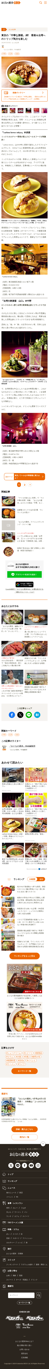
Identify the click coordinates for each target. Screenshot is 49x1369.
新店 (21, 1193)
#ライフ (21, 1064)
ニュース (11, 1188)
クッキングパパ (12, 1264)
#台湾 (10, 53)
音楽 (8, 1238)
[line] (18, 1165)
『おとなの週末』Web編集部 (12, 49)
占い (8, 1234)
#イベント (31, 1060)
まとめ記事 (12, 29)
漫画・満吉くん (41, 1264)
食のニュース (11, 1193)
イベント (9, 1197)
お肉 (8, 1275)
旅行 (9, 1249)
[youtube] (31, 1165)
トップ (10, 1174)
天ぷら (8, 1212)
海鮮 (14, 1275)
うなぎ (23, 1208)
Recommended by (32, 869)
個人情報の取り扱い (24, 1345)
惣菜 (20, 1275)
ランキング (12, 1181)
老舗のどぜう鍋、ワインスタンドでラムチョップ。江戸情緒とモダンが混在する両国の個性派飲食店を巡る (35, 661)
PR (17, 1197)
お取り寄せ (12, 1271)
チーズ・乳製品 (22, 1280)
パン (25, 1212)
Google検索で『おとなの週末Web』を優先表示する (24, 589)
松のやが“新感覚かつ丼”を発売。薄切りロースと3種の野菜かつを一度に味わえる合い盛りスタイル (31, 889)
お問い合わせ (24, 1349)
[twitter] (11, 1165)
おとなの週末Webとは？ (24, 1341)
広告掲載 (24, 1357)
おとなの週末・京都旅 (14, 1253)
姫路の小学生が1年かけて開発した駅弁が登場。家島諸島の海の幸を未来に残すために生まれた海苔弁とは (31, 900)
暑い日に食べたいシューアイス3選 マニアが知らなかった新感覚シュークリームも (35, 634)
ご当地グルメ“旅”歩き (7, 658)
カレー (15, 1208)
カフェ (16, 1216)
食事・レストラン (15, 1203)
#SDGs (21, 1060)
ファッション (27, 1238)
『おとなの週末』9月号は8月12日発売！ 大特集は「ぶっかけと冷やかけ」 (31, 1101)
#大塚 (18, 1056)
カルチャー (10, 1242)
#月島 (26, 1056)
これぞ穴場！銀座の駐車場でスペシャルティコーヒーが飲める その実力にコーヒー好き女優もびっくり (12, 693)
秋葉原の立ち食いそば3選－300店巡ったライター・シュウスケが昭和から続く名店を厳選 (30, 911)
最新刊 (10, 1286)
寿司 (8, 1208)
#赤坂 (17, 53)
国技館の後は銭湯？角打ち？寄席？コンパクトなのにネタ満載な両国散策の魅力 (35, 689)
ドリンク (34, 1280)
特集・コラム (13, 1229)
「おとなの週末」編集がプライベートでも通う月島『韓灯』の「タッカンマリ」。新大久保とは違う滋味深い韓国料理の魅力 (12, 629)
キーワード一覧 (24, 1303)
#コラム (9, 1056)
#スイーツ (28, 1053)
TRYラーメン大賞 (15, 1222)
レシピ (20, 1242)
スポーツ (16, 1238)
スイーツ (25, 1216)
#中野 (4, 53)
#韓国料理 (10, 1060)
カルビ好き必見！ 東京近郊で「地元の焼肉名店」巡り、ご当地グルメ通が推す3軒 (12, 663)
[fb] (24, 1165)
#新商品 (38, 1053)
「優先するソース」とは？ (24, 592)
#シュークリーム (13, 1053)
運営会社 (24, 1353)
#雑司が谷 (35, 1056)
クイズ (15, 1234)
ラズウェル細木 (27, 1264)
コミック (11, 1260)
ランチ (8, 1216)
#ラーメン (10, 1064)
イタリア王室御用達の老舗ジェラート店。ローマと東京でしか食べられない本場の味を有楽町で (30, 922)
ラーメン (17, 1212)
